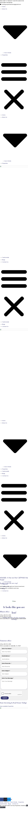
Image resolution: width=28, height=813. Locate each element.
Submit (5, 698)
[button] (14, 85)
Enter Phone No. (6, 663)
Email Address (6, 656)
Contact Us (5, 262)
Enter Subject (6, 670)
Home (3, 6)
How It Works (7, 52)
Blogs (3, 259)
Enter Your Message (8, 678)
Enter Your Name (7, 648)
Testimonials (5, 257)
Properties (5, 55)
